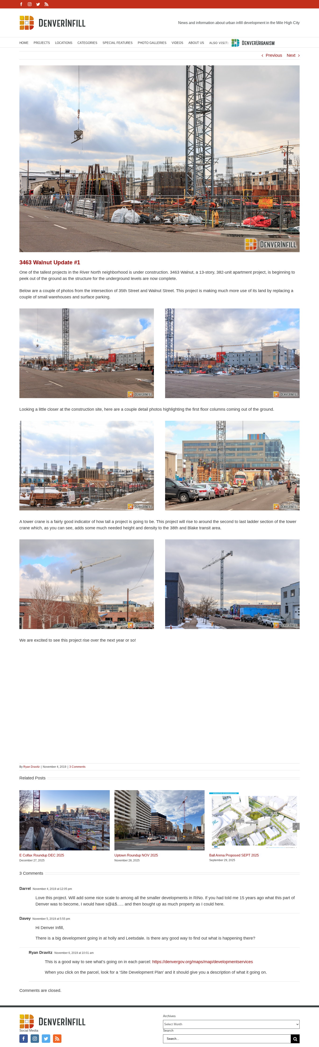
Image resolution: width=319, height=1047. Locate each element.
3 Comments (77, 766)
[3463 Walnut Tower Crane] (86, 541)
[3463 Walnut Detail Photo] (86, 423)
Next (291, 55)
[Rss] (57, 1038)
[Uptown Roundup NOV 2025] (159, 792)
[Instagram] (35, 1038)
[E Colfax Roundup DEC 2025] (64, 792)
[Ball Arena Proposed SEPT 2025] (254, 792)
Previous (274, 55)
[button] (22, 826)
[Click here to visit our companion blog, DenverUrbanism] (241, 42)
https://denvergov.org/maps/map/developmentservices (202, 961)
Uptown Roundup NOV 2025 (136, 855)
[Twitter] (46, 1038)
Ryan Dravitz (31, 766)
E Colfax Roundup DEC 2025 (41, 855)
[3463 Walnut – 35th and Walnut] (86, 310)
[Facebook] (23, 1038)
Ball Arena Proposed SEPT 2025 (234, 855)
